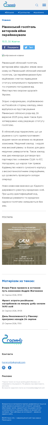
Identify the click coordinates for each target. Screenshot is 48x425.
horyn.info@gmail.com (13, 362)
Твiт (31, 47)
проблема (39, 12)
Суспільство (24, 12)
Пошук (37, 5)
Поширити (13, 47)
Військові (10, 12)
